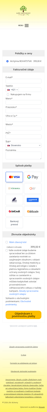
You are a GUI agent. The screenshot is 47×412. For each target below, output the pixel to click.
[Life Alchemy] (23, 11)
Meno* (9, 98)
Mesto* (9, 124)
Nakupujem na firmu (20, 94)
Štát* (8, 141)
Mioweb (42, 407)
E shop (23, 355)
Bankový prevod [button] (14, 223)
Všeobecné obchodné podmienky (23, 371)
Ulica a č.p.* (11, 115)
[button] (14, 177)
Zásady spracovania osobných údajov (23, 347)
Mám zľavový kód (17, 242)
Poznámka (11, 150)
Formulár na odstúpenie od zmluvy (23, 363)
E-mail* (9, 77)
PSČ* (8, 133)
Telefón (9, 85)
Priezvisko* (11, 107)
